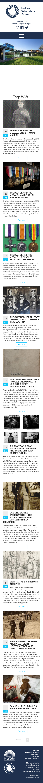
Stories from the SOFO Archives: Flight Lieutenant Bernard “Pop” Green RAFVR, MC (23, 645)
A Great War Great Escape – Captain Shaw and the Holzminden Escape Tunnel (23, 449)
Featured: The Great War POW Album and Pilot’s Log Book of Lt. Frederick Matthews (24, 383)
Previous (18, 740)
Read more (21, 158)
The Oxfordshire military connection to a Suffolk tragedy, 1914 (25, 319)
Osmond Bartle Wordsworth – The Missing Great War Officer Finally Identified (17, 517)
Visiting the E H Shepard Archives (24, 582)
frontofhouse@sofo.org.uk (21, 23)
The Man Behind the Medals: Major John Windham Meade (22, 195)
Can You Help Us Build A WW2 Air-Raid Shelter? (23, 707)
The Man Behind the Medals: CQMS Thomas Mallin (22, 133)
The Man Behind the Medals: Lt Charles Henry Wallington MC (22, 257)
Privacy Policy (34, 776)
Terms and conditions (32, 778)
